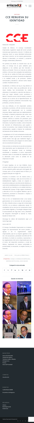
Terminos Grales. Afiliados (9, 359)
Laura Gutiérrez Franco (23, 255)
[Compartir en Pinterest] (11, 270)
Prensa (4, 362)
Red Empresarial (7, 406)
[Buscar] (25, 6)
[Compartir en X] (8, 270)
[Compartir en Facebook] (4, 270)
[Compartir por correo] (29, 270)
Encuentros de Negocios (9, 392)
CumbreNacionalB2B (8, 389)
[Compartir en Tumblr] (19, 270)
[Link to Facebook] (20, 421)
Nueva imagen (24, 261)
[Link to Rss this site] (23, 421)
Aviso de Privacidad (7, 364)
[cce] (17, 34)
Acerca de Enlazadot (8, 355)
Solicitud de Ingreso (7, 357)
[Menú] (29, 6)
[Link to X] (18, 421)
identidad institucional (13, 261)
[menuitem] (25, 6)
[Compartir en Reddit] (26, 270)
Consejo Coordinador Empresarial (20, 259)
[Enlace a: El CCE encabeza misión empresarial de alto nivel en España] (24, 288)
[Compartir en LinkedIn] (15, 270)
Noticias (17, 14)
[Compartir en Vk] (22, 270)
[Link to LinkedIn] (27, 421)
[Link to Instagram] (25, 421)
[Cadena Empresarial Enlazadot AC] (14, 6)
